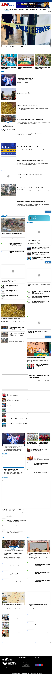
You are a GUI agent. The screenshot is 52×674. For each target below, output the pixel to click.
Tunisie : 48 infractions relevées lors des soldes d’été (16, 633)
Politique (11, 9)
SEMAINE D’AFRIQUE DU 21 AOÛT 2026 (9, 280)
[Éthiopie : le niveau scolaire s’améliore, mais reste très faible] (30, 625)
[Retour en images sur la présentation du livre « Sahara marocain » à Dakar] (39, 322)
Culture (20, 9)
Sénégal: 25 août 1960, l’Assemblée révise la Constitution (28, 146)
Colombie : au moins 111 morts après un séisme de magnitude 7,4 (42, 581)
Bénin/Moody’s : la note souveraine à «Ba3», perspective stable (41, 292)
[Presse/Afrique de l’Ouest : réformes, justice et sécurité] (4, 527)
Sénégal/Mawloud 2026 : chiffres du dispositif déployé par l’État (30, 119)
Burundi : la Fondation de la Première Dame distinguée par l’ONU (17, 574)
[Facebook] (36, 665)
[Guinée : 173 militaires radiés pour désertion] (8, 94)
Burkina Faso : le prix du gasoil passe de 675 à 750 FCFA (40, 296)
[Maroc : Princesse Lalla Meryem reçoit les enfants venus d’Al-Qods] (4, 415)
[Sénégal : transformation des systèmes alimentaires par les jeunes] (30, 464)
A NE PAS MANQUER (4, 215)
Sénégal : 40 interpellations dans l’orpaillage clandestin (12, 233)
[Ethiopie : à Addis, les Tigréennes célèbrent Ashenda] (29, 248)
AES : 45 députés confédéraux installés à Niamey (25, 68)
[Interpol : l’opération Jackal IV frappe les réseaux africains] (26, 30)
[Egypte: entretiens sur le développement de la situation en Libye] (4, 420)
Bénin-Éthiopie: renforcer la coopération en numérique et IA (42, 573)
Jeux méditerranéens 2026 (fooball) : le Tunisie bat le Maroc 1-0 (32, 443)
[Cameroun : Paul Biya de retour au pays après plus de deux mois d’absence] (29, 258)
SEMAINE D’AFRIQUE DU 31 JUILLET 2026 (12, 295)
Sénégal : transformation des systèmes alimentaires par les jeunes (41, 464)
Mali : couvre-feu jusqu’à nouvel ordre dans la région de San (13, 605)
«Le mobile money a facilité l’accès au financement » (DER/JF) (15, 239)
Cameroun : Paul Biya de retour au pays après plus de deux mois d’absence (41, 258)
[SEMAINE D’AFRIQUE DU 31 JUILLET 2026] (3, 296)
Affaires (2, 301)
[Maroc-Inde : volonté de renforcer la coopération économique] (5, 617)
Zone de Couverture (43, 9)
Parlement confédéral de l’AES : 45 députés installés (36, 357)
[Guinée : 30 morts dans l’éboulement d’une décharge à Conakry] (29, 253)
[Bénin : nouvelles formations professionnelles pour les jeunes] (38, 547)
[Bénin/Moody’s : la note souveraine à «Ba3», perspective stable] (29, 292)
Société (27, 9)
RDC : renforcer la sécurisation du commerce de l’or (27, 105)
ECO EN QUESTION (30, 265)
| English (49, 8)
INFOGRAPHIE (29, 306)
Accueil (7, 9)
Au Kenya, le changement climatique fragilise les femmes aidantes (42, 68)
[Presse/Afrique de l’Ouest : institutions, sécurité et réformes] (4, 522)
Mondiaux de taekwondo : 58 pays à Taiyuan (25, 78)
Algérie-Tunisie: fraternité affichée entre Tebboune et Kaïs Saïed (42, 365)
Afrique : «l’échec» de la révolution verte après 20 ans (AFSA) (42, 470)
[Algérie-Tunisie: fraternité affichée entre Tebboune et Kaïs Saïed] (30, 366)
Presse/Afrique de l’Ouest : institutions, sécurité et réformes (16, 520)
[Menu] (2, 9)
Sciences (28, 537)
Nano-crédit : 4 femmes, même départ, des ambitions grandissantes (8, 68)
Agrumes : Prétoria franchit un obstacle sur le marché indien (41, 458)
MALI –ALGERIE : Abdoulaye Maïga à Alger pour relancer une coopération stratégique (38, 241)
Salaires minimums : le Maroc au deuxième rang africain (40, 301)
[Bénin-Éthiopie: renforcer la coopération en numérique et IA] (30, 573)
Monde (37, 9)
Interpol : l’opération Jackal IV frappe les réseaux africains (13, 46)
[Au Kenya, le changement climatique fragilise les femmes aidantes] (43, 60)
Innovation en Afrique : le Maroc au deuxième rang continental (42, 565)
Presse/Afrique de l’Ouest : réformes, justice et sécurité (16, 525)
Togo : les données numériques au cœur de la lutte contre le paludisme (31, 201)
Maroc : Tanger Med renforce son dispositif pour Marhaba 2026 (29, 174)
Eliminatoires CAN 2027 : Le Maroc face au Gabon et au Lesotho (43, 443)
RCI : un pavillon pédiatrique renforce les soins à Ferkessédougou (17, 582)
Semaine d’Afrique (4, 261)
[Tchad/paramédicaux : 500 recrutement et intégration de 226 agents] (4, 400)
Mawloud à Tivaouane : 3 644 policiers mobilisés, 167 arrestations (30, 160)
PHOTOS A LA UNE (30, 313)
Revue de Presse (5, 477)
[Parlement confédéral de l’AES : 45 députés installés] (39, 349)
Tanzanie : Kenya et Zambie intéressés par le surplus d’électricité (30, 187)
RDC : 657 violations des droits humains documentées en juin (15, 244)
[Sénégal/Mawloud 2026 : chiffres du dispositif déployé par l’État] (8, 121)
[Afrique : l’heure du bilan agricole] (13, 462)
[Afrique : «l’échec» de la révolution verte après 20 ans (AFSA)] (30, 471)
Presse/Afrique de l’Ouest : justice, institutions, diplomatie (13, 509)
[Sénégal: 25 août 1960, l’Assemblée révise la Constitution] (8, 149)
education (29, 588)
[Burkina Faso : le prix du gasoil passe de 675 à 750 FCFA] (29, 297)
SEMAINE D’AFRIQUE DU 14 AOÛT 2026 (12, 285)
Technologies (32, 9)
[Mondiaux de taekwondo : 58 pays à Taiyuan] (8, 80)
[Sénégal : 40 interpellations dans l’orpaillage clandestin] (13, 225)
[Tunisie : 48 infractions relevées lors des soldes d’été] (5, 633)
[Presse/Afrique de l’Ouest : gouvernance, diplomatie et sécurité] (4, 516)
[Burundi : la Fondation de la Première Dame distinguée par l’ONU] (5, 574)
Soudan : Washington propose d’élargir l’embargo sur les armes (29, 133)
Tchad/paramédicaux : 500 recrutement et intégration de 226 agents (18, 399)
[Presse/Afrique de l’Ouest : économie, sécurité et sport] (4, 532)
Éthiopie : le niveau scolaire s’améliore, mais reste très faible (42, 625)
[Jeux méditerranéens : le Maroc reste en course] (28, 450)
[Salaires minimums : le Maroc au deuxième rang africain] (29, 302)
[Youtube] (42, 665)
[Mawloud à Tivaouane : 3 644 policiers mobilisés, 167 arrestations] (8, 162)
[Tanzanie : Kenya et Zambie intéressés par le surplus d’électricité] (8, 190)
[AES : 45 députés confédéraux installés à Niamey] (26, 60)
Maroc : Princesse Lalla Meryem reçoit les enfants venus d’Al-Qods (17, 413)
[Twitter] (40, 665)
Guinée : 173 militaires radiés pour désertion (25, 92)
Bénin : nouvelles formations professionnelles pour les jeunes (38, 554)
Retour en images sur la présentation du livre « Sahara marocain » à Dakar (37, 332)
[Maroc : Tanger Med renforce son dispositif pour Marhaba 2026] (8, 176)
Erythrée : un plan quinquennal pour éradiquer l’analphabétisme (42, 617)
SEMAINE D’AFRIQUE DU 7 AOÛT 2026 (11, 290)
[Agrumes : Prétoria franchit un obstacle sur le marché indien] (30, 458)
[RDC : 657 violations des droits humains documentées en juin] (4, 246)
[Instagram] (38, 665)
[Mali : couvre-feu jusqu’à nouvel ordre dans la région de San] (13, 598)
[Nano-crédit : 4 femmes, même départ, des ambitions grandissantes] (9, 60)
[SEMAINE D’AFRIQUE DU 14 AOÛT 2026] (3, 286)
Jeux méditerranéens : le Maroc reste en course (39, 449)
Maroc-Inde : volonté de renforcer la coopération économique (16, 617)
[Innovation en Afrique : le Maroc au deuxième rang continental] (30, 565)
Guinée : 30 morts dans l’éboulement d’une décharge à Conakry (40, 253)
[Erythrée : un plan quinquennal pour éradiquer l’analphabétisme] (30, 617)
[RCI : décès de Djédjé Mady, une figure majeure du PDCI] (4, 410)
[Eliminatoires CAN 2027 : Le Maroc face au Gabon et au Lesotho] (44, 437)
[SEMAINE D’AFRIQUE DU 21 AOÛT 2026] (13, 271)
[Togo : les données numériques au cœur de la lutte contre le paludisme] (8, 204)
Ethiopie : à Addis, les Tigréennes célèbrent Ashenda (40, 247)
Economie (15, 9)
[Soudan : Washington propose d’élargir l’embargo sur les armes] (8, 135)
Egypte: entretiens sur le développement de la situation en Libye (17, 418)
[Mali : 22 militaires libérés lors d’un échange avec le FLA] (4, 254)
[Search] (4, 9)
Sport (23, 9)
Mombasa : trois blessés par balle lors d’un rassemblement (16, 403)
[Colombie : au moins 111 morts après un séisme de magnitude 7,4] (30, 581)
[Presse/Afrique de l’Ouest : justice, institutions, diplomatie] (26, 494)
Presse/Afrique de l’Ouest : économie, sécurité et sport (16, 531)
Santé (3, 537)
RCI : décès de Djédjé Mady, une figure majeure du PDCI (15, 408)
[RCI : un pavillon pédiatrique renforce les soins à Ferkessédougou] (5, 582)
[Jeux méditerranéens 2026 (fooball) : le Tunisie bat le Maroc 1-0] (32, 437)
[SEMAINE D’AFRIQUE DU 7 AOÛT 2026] (3, 291)
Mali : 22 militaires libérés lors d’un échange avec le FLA (16, 252)
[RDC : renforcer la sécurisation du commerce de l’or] (8, 108)
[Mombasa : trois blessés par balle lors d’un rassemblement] (4, 405)
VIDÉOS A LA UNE (30, 222)
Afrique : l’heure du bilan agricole (11, 469)
